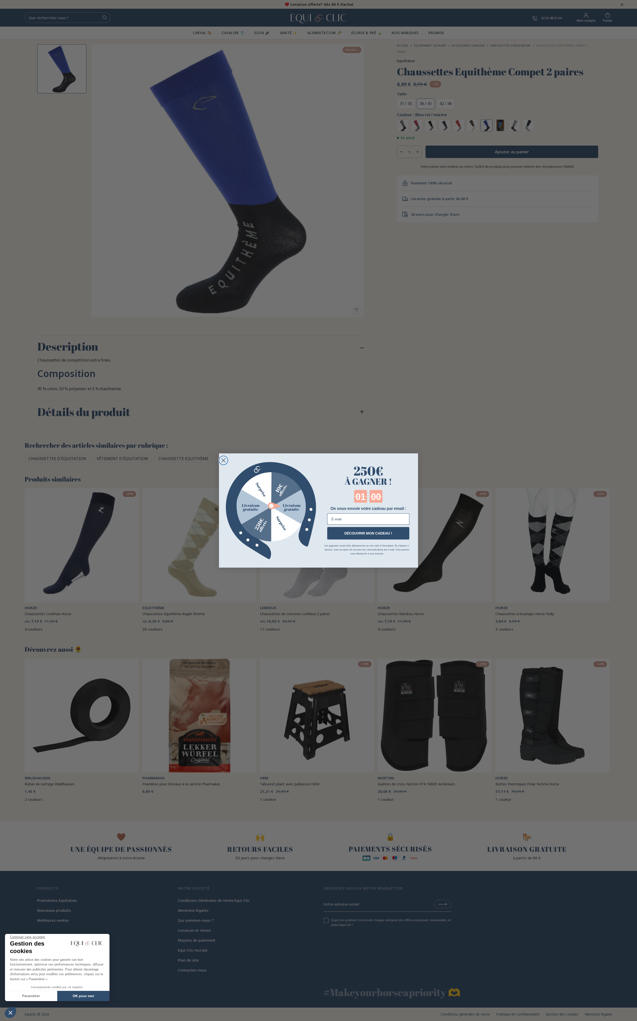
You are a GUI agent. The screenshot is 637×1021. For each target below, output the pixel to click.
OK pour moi (83, 996)
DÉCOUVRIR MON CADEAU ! (368, 533)
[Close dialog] (223, 460)
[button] (10, 1013)
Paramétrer (31, 996)
